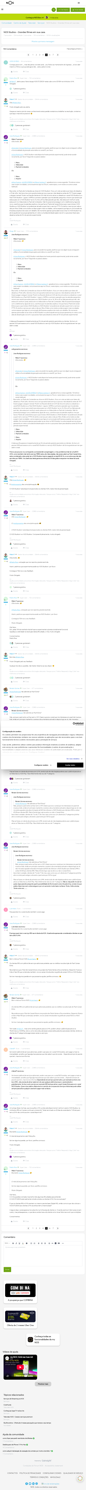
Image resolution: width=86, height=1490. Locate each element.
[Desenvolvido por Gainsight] (43, 1461)
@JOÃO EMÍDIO (27, 182)
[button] (2, 10)
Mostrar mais (43, 1384)
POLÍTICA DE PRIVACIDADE (30, 1473)
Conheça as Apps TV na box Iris (14, 1411)
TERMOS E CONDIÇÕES (39, 1477)
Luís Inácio (13, 908)
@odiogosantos (16, 484)
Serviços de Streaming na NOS (14, 1399)
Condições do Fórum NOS (33, 1466)
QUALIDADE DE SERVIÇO (73, 1473)
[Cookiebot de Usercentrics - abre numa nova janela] (74, 723)
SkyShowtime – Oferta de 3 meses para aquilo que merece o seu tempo (27, 1423)
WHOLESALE (55, 1477)
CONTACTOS (12, 1473)
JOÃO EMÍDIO (14, 61)
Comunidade (6, 23)
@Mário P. (13, 81)
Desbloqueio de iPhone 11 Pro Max (14, 1444)
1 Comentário (8, 1441)
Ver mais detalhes (73, 759)
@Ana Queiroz (16, 182)
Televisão (31, 23)
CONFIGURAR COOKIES (52, 1473)
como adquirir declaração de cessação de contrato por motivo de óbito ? (27, 1451)
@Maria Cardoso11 (40, 182)
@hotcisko (14, 148)
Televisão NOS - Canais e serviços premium (18, 1417)
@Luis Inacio (32, 959)
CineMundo (7, 1405)
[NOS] (10, 3)
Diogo (12, 231)
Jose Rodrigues (15, 136)
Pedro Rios (13, 78)
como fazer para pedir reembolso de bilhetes (17, 1438)
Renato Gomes (15, 688)
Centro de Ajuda (20, 23)
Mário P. (12, 99)
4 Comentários (8, 1447)
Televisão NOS (9, 1407)
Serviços (41, 23)
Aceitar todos (70, 765)
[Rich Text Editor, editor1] (43, 1255)
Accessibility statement (54, 1466)
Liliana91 (12, 1048)
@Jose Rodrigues (25, 148)
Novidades (7, 1425)
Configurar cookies (41, 765)
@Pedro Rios (16, 102)
